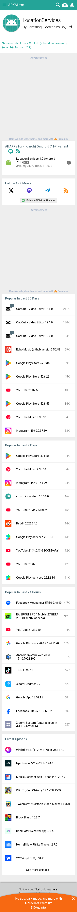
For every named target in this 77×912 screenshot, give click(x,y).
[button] (10, 152)
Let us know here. (47, 889)
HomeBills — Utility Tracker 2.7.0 (36, 844)
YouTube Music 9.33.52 (31, 417)
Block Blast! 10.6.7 (28, 817)
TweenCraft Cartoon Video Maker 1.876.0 (43, 804)
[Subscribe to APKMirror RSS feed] (66, 191)
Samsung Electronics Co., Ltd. (49, 27)
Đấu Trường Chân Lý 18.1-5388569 (38, 790)
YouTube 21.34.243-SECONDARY (37, 550)
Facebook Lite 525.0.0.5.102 (34, 711)
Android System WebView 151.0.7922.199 (33, 656)
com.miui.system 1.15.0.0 (32, 496)
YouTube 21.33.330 (28, 630)
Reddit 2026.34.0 (26, 523)
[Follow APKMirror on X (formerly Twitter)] (11, 191)
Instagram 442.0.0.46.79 (31, 483)
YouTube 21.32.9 (27, 564)
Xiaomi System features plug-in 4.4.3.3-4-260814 (36, 724)
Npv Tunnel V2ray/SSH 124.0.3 (35, 763)
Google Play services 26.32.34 (35, 577)
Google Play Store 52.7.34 (32, 363)
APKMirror (16, 5)
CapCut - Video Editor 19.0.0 (34, 336)
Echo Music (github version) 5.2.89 (38, 349)
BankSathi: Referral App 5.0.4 (34, 831)
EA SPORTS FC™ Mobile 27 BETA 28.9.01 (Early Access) (37, 616)
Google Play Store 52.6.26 (32, 376)
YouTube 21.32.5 (27, 390)
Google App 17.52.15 (29, 697)
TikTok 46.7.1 (24, 670)
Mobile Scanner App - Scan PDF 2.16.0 (41, 777)
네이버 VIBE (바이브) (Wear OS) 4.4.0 (40, 750)
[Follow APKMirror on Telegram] (47, 191)
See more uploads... (38, 869)
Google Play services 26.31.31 (35, 537)
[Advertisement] (38, 98)
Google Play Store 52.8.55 (32, 403)
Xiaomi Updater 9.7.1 (29, 684)
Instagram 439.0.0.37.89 (31, 430)
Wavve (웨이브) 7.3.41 (30, 858)
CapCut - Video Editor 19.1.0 (34, 322)
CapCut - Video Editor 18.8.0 (34, 309)
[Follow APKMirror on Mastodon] (29, 191)
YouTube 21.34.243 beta (31, 510)
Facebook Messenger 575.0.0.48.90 (39, 602)
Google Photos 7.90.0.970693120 (37, 643)
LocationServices (53, 43)
